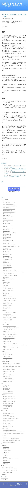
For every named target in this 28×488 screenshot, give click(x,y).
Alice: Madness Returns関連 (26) (9, 204)
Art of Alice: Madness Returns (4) (9, 209)
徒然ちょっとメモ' (12, 3)
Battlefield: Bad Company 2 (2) (8, 210)
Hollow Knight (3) (6, 231)
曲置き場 (19, 484)
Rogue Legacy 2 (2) (6, 256)
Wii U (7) (5, 286)
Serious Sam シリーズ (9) (7, 259)
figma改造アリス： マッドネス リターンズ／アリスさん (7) (14, 431)
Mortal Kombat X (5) (7, 235)
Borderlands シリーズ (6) (7, 213)
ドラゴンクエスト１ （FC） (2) (9, 329)
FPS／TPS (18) (6, 293)
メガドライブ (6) (6, 356)
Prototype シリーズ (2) (7, 254)
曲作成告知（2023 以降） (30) (8, 396)
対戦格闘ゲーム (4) (6, 308)
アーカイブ (3, 476)
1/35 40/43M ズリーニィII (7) (8, 413)
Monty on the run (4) (7, 364)
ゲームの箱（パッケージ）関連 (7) (9, 312)
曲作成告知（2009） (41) (8, 403)
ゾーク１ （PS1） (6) (7, 341)
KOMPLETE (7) (6, 389)
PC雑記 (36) (5, 463)
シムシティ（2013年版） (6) (8, 273)
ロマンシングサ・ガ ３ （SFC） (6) (9, 334)
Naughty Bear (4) (6, 243)
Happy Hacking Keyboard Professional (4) (10, 458)
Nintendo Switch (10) (7, 282)
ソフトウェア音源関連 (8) (8, 391)
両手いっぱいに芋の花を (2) (8, 278)
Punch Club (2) (6, 252)
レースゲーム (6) (6, 307)
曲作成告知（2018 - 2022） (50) (9, 398)
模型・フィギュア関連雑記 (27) (9, 442)
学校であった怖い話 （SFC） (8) (9, 338)
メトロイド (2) (6, 331)
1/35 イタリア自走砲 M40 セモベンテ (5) (10, 418)
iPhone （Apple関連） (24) (7, 472)
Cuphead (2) (5, 218)
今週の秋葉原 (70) (6, 462)
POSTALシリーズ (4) (7, 249)
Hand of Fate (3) (6, 229)
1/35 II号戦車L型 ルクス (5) (8, 420)
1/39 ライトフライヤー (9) (8, 426)
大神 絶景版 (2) (6, 277)
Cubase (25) (5, 386)
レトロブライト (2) (6, 376)
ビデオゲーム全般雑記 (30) (8, 320)
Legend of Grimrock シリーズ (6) (9, 232)
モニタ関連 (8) (6, 452)
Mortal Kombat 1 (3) (7, 238)
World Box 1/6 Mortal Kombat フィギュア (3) (11, 440)
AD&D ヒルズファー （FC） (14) (9, 326)
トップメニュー (8, 484)
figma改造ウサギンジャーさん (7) (9, 430)
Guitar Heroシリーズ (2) (7, 227)
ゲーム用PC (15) (6, 447)
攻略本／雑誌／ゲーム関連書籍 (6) (9, 317)
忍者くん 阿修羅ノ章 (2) (7, 349)
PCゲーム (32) (6, 283)
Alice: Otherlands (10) (7, 207)
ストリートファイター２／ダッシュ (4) (10, 347)
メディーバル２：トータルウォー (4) (10, 275)
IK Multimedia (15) (6, 388)
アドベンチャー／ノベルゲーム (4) (9, 298)
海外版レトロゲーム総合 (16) (8, 371)
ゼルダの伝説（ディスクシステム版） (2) (11, 327)
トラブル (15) (5, 455)
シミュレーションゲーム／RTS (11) (9, 300)
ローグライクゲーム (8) (7, 305)
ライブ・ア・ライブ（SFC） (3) (9, 336)
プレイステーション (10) (7, 358)
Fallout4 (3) (5, 226)
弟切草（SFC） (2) (6, 339)
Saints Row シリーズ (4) (7, 257)
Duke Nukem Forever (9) (7, 224)
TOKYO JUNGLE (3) (7, 265)
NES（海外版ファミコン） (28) (9, 369)
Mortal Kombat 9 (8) (7, 234)
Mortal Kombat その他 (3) (8, 240)
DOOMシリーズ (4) (6, 223)
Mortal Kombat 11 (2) (7, 237)
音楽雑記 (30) (5, 408)
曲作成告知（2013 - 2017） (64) (9, 399)
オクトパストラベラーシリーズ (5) (9, 270)
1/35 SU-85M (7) (6, 415)
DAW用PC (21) (6, 448)
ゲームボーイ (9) (6, 359)
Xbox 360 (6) (5, 285)
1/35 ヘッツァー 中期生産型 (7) (9, 416)
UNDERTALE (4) (6, 268)
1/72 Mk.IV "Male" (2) (7, 423)
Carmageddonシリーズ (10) (8, 216)
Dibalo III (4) (5, 221)
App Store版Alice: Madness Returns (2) (10, 205)
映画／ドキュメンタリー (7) (7, 467)
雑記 (6, 158)
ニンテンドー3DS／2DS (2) (8, 290)
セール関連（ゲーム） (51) (8, 315)
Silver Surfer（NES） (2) (7, 367)
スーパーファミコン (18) (7, 354)
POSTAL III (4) (6, 251)
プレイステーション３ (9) (8, 288)
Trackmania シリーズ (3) (7, 267)
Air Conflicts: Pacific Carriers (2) (9, 202)
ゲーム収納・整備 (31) (7, 378)
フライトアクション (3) (7, 303)
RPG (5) (4, 295)
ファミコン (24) (6, 352)
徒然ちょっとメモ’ (16, 485)
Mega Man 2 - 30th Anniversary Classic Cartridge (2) (12, 366)
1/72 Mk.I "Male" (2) (7, 421)
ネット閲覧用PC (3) (7, 450)
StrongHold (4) (6, 262)
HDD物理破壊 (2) (6, 460)
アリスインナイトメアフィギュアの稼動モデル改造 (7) (13, 433)
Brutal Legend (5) (6, 215)
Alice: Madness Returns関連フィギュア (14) (11, 438)
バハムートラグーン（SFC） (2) (9, 332)
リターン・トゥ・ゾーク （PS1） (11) (10, 343)
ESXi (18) (5, 457)
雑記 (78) (4, 474)
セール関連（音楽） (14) (7, 406)
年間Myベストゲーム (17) (8, 319)
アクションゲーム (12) (7, 296)
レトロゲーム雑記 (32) (7, 381)
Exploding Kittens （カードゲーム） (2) (9, 470)
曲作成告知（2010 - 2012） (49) (9, 401)
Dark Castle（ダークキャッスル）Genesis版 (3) (11, 363)
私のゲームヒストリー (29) (8, 374)
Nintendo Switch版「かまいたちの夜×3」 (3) (11, 246)
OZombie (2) (5, 248)
